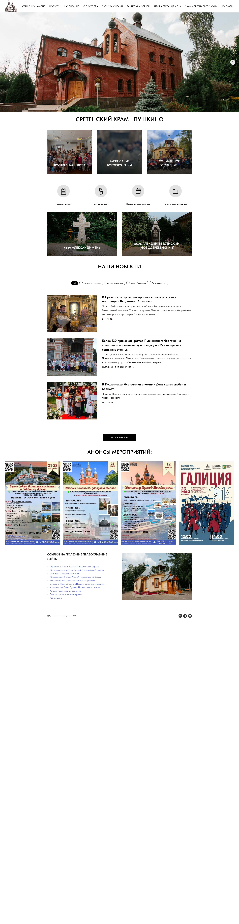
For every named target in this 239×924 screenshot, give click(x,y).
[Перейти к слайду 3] (120, 108)
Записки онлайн (112, 6)
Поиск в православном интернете (66, 594)
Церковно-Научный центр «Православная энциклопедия (77, 583)
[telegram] (185, 616)
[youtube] (190, 616)
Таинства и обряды (138, 6)
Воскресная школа (115, 283)
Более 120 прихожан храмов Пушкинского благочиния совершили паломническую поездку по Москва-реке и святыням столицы (141, 345)
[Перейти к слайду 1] (116, 108)
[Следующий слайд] (232, 62)
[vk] (180, 616)
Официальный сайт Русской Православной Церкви (74, 566)
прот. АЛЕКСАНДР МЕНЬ (82, 247)
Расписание (71, 6)
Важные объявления (137, 283)
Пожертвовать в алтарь (138, 204)
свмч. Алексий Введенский (201, 6)
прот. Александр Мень (167, 6)
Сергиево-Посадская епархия (64, 573)
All (74, 283)
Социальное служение (91, 283)
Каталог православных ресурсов (65, 590)
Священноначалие (33, 6)
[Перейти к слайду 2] (118, 108)
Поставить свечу (100, 204)
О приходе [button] (89, 6)
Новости (54, 6)
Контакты (227, 6)
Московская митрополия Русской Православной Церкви (77, 570)
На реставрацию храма (175, 204)
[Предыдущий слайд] (6, 62)
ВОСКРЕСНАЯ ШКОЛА (69, 165)
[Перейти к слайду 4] (122, 108)
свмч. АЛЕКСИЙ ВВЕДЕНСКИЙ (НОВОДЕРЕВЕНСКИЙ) (156, 245)
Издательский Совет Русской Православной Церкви (75, 587)
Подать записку (63, 204)
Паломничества (159, 283)
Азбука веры (56, 597)
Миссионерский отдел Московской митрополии (72, 580)
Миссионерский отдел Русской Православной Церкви (75, 577)
